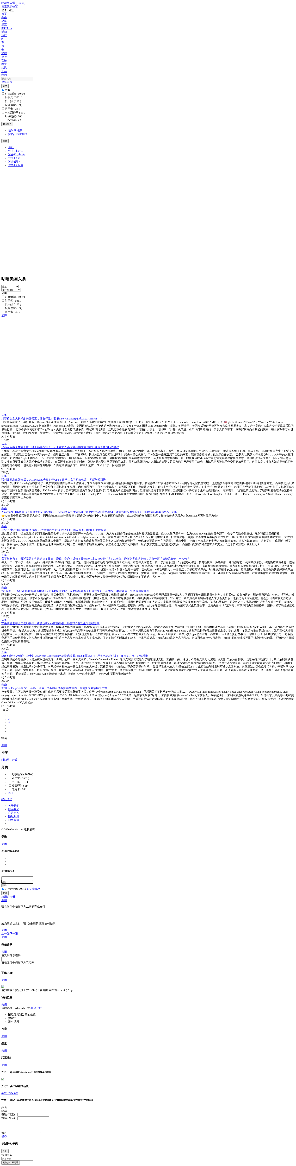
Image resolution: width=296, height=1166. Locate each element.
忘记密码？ (33, 889)
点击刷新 (32, 923)
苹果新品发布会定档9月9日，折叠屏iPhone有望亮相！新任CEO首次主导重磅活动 (50, 623)
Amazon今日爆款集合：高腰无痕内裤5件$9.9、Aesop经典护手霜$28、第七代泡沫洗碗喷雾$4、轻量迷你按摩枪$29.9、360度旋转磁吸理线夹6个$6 (89, 512)
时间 (4, 759)
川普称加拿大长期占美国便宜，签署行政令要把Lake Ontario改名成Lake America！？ (51, 418)
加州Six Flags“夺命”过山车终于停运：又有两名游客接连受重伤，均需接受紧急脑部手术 (54, 688)
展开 (4, 315)
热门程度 (12, 759)
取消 (9, 799)
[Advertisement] (104, 341)
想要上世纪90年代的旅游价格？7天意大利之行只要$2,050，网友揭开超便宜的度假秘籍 (53, 529)
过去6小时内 (15, 150)
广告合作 (13, 812)
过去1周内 (14, 161)
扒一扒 (13, 101)
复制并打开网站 (10, 1162)
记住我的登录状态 (16, 889)
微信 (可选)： (9, 1118)
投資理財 (13, 105)
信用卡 (12, 108)
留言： (5, 1132)
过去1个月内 (15, 165)
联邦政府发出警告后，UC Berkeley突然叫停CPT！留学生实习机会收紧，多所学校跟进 (53, 479)
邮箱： (5, 1110)
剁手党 (13, 97)
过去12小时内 (16, 154)
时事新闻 (15, 93)
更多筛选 (6, 82)
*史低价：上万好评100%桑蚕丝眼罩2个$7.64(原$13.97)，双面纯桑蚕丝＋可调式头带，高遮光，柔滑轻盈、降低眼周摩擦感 (75, 591)
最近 (11, 147)
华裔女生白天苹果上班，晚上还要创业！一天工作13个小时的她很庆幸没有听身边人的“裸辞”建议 (60, 447)
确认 (4, 799)
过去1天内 (14, 158)
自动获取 (36, 1008)
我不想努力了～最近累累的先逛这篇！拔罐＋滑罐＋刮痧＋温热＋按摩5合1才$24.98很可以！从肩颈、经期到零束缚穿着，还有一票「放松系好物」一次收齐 (95, 558)
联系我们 (13, 809)
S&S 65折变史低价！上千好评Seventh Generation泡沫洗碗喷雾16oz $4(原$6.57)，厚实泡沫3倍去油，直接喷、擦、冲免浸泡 (74, 655)
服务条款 (13, 820)
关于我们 (13, 805)
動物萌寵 (13, 116)
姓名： (5, 1107)
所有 (7, 89)
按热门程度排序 (17, 134)
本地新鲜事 (15, 112)
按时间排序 (15, 130)
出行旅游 (13, 120)
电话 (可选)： (9, 1114)
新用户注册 (8, 896)
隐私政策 (13, 816)
